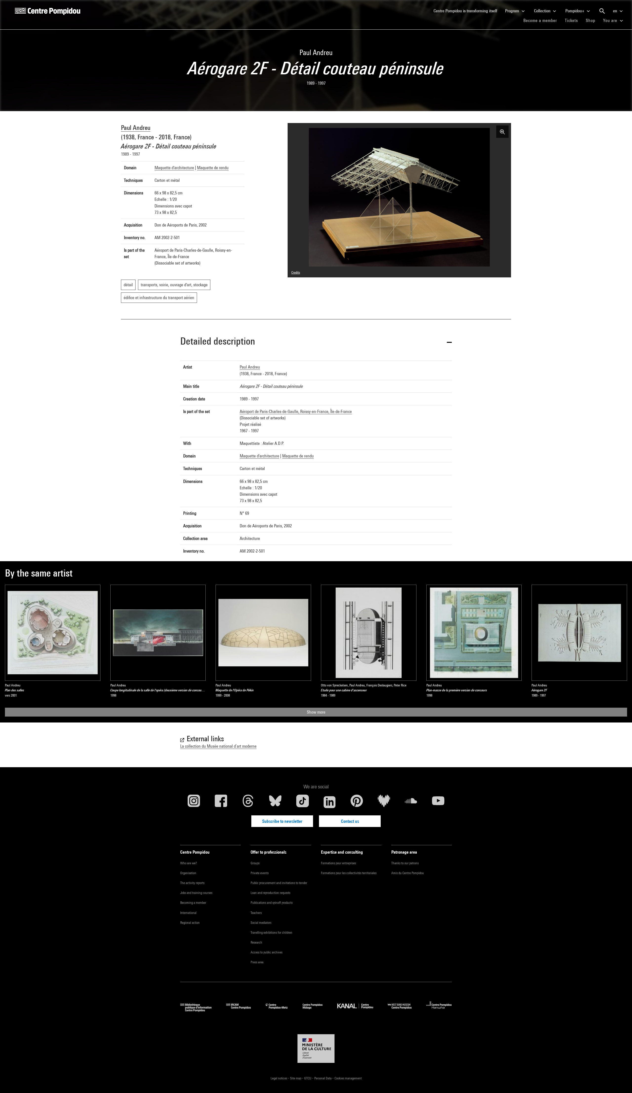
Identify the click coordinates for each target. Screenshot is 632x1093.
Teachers (256, 913)
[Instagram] (193, 802)
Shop (592, 20)
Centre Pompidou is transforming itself (467, 10)
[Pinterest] (356, 802)
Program (512, 10)
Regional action (190, 923)
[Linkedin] (329, 802)
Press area (257, 962)
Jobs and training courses (196, 893)
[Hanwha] (439, 1010)
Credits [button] (295, 272)
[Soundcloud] (411, 802)
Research (256, 942)
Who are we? (188, 863)
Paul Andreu (135, 127)
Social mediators (261, 923)
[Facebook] (221, 802)
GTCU (308, 1078)
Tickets (571, 20)
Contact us (350, 821)
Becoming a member (193, 903)
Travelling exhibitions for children (271, 932)
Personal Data (323, 1078)
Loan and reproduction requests (270, 893)
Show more (316, 712)
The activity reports (192, 883)
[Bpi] (199, 1010)
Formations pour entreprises (338, 863)
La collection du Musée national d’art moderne (218, 746)
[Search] (602, 11)
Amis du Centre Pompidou (407, 873)
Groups (255, 863)
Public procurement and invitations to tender (279, 883)
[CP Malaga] (316, 1010)
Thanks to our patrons (405, 863)
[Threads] (248, 802)
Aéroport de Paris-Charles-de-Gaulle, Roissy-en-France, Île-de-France (296, 411)
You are (610, 20)
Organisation (188, 873)
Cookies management (348, 1078)
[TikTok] (302, 802)
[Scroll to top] (620, 1081)
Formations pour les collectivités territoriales (348, 873)
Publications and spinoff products (272, 903)
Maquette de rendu (213, 167)
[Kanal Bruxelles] (358, 1010)
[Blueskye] (275, 802)
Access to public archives (266, 952)
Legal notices (279, 1078)
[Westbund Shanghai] (403, 1010)
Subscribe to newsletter (282, 821)
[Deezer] (383, 802)
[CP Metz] (280, 1010)
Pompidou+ (575, 10)
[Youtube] (438, 802)
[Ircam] (242, 1010)
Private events (260, 873)
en (615, 10)
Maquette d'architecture (174, 167)
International (188, 913)
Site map (296, 1078)
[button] (316, 342)
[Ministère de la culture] (316, 1048)
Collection (543, 10)
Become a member (542, 20)
